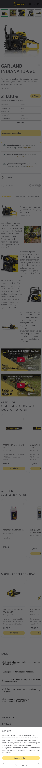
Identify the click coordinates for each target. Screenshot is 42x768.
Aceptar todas (20, 758)
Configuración (21, 765)
